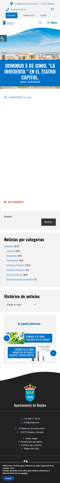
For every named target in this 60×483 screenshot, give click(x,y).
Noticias (8, 246)
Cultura (11, 251)
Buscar (8, 216)
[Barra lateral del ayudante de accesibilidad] (3, 38)
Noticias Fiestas (15, 265)
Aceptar (8, 478)
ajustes (24, 473)
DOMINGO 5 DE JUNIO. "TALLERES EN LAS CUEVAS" (38, 338)
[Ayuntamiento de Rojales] (8, 22)
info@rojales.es (31, 422)
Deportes (12, 255)
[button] (40, 22)
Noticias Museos (16, 270)
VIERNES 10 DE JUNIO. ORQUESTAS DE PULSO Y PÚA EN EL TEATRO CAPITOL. (21, 352)
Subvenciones (14, 274)
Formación (12, 260)
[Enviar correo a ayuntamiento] (50, 9)
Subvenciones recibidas (20, 279)
